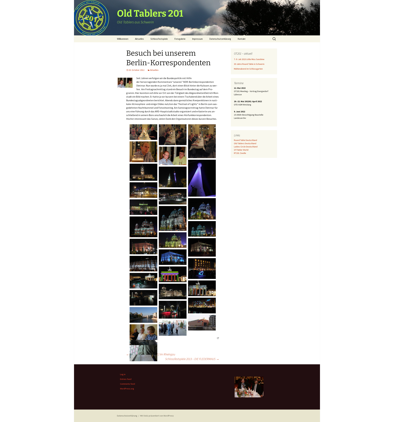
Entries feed (125, 379)
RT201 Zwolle (240, 153)
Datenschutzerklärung (220, 38)
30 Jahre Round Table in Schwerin (249, 64)
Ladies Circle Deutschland (245, 146)
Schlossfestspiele (159, 38)
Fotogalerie (179, 38)
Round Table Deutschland (245, 140)
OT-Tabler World (241, 149)
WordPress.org (127, 388)
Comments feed (127, 383)
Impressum (197, 38)
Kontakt (241, 38)
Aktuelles (139, 38)
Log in (122, 374)
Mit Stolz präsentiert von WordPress (157, 415)
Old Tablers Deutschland (245, 143)
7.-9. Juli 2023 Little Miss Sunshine (249, 59)
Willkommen (122, 38)
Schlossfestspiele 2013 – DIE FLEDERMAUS (192, 359)
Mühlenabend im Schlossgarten (248, 68)
